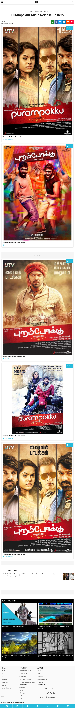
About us (40, 670)
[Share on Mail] (37, 706)
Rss (43, 697)
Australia (22, 687)
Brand (39, 673)
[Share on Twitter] (17, 706)
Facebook (51, 689)
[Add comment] (68, 706)
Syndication (23, 676)
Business (4, 679)
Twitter (52, 693)
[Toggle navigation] (2, 2)
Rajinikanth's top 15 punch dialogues (13, 626)
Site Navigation (43, 679)
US (2, 673)
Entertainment (6, 688)
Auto (2, 691)
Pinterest (51, 697)
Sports (3, 685)
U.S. (20, 699)
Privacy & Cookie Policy (27, 682)
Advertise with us (25, 670)
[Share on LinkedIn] (27, 706)
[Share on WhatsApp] (47, 706)
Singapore (22, 693)
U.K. (20, 696)
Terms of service (25, 679)
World (3, 676)
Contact (40, 682)
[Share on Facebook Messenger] (58, 706)
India (3, 670)
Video (3, 697)
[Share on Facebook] (7, 706)
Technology (5, 682)
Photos (3, 694)
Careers (40, 676)
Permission (23, 673)
